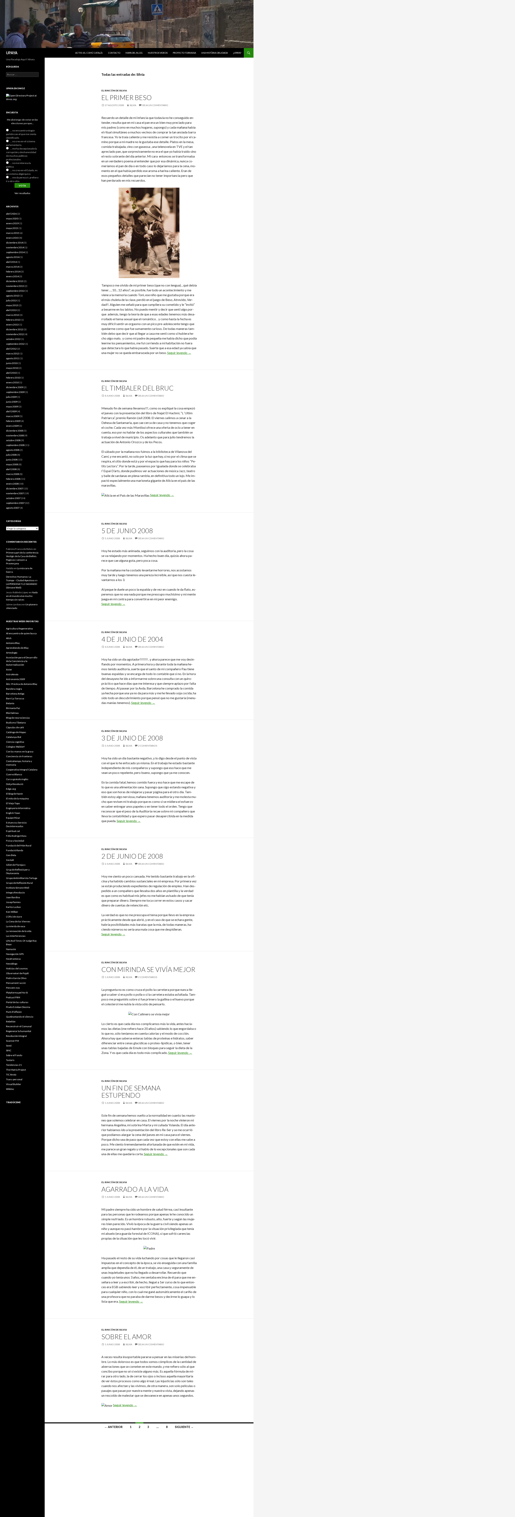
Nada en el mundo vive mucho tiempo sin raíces (22, 596)
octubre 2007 (13, 498)
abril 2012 (11, 348)
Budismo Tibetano (16, 722)
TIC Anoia (11, 1074)
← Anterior (113, 1427)
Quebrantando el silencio (19, 1016)
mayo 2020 (12, 218)
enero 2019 (12, 223)
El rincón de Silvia (114, 90)
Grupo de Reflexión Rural (19, 882)
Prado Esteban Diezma (18, 1007)
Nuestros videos (158, 52)
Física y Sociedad (15, 840)
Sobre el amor (126, 1337)
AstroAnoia (12, 674)
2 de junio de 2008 (132, 856)
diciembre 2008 (14, 430)
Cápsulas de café (15, 727)
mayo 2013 (12, 305)
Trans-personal (14, 1079)
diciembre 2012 (14, 329)
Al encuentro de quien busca (21, 633)
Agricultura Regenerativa (19, 628)
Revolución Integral (16, 1035)
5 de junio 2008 (127, 531)
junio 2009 (12, 401)
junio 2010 (12, 363)
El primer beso (126, 97)
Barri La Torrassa (15, 698)
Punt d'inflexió (14, 1011)
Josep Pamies (13, 902)
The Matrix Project (16, 1069)
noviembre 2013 (15, 285)
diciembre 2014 (14, 242)
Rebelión (10, 1021)
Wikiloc (10, 1088)
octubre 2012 (13, 339)
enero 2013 (12, 324)
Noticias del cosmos (17, 968)
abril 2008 (11, 469)
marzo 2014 (12, 266)
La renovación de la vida (18, 931)
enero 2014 (12, 276)
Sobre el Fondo (14, 1055)
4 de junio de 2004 (132, 639)
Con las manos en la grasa (19, 751)
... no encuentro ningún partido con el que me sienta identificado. (21, 134)
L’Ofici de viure (14, 916)
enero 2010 (12, 382)
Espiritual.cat (13, 831)
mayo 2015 (12, 228)
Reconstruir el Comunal (19, 1026)
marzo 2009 (12, 416)
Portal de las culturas (17, 1002)
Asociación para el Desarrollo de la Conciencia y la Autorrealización (21, 661)
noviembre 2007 (15, 493)
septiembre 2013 (15, 290)
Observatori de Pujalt (17, 973)
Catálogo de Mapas (16, 732)
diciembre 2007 (14, 488)
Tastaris (10, 1060)
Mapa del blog (134, 52)
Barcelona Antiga (15, 693)
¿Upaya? (237, 52)
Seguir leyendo (179, 353)
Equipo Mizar (13, 817)
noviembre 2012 (15, 334)
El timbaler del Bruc (137, 388)
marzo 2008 (12, 474)
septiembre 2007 (15, 502)
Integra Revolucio (15, 892)
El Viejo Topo (13, 803)
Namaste (11, 949)
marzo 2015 (12, 232)
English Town (13, 812)
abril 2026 (11, 213)
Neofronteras (13, 958)
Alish (8, 638)
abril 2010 (11, 372)
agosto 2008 (12, 449)
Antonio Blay (13, 642)
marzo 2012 (12, 353)
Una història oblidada (214, 52)
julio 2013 (11, 300)
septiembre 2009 (15, 392)
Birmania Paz (13, 708)
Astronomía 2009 (15, 679)
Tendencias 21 (14, 1064)
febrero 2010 (13, 377)
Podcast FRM (13, 997)
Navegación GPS (15, 953)
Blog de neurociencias (18, 717)
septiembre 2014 (15, 252)
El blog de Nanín (14, 793)
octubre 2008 (13, 440)
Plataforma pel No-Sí (17, 992)
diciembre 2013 (14, 281)
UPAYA (12, 53)
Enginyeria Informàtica (18, 808)
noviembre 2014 (15, 247)
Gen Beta (11, 855)
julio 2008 (11, 454)
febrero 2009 (13, 420)
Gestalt (10, 859)
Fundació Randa (14, 850)
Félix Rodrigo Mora (16, 835)
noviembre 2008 (15, 435)
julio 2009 (11, 396)
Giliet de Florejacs (16, 864)
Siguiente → (184, 1427)
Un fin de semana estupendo (131, 1091)
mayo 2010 (12, 367)
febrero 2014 (13, 271)
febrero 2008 (13, 478)
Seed (8, 1045)
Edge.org (11, 788)
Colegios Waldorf (15, 746)
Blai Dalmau (12, 712)
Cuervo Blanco (14, 774)
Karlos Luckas (13, 906)
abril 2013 (11, 310)
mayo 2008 (12, 464)
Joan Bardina (13, 897)
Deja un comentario (155, 105)
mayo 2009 (12, 406)
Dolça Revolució (14, 784)
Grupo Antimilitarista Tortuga (21, 878)
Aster (9, 669)
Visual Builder (13, 1084)
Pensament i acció (16, 982)
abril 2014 (11, 261)
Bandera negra (14, 688)
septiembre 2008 (15, 445)
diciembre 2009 (14, 387)
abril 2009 (11, 411)
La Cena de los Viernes (18, 921)
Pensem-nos (13, 987)
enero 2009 (12, 425)
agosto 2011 (12, 358)
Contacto (114, 52)
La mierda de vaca (15, 926)
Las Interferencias (16, 935)
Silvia (133, 105)
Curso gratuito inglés (17, 779)
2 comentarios (147, 745)
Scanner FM (12, 1040)
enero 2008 (12, 483)
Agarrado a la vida (134, 1189)
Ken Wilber (12, 911)
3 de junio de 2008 (132, 738)
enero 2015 (12, 237)
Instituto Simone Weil (17, 887)
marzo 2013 (12, 314)
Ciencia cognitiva (15, 741)
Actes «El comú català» (89, 52)
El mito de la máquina (17, 798)
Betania (10, 703)
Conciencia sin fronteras (19, 756)
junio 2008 (12, 459)
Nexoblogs (12, 963)
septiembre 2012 (15, 343)
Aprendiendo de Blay (17, 647)
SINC (8, 1050)
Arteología (11, 652)
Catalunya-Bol (13, 737)
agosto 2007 (12, 507)
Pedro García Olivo (16, 978)
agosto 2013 (12, 295)
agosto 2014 (12, 257)
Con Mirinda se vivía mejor (148, 969)
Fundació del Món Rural (18, 845)
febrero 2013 (13, 319)
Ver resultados (22, 193)
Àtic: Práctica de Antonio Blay (21, 683)
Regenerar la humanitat (18, 1031)
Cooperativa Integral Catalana (21, 769)
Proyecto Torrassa (184, 52)
